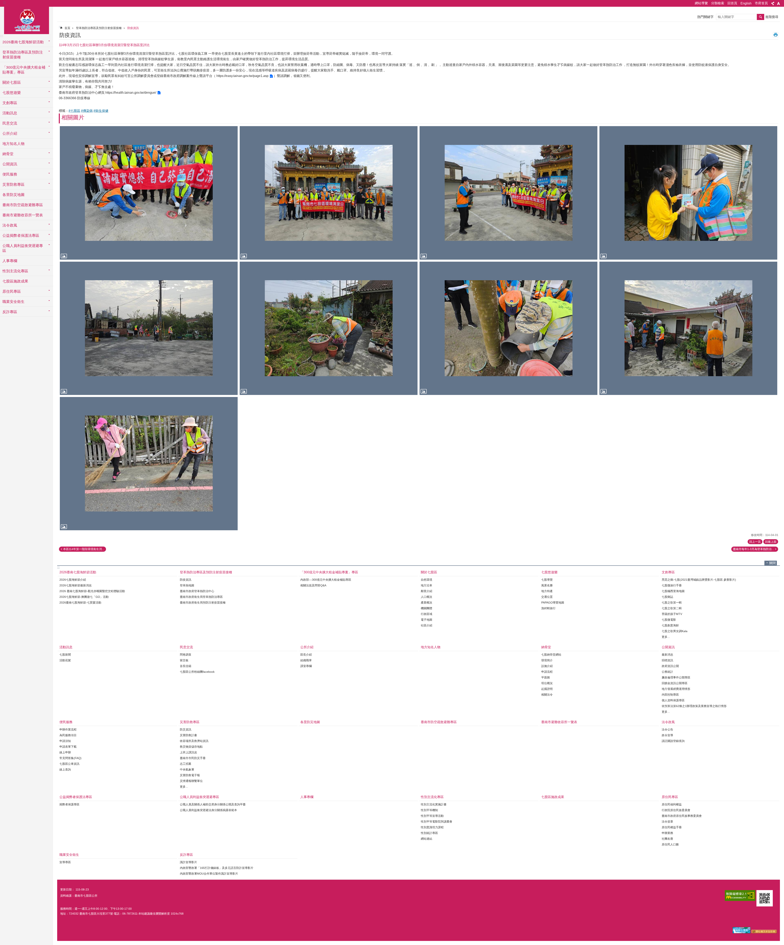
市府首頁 (761, 3)
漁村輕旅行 (548, 608)
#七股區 (74, 110)
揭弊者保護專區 (69, 804)
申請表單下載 (68, 746)
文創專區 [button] (9, 103)
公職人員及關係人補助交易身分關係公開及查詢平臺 (213, 804)
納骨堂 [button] (7, 154)
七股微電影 (669, 619)
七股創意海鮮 (670, 625)
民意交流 (186, 647)
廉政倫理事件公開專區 (676, 677)
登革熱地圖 (187, 585)
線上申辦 (65, 752)
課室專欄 (306, 666)
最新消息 (667, 654)
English (746, 3)
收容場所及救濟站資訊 (194, 741)
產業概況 (426, 602)
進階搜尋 (771, 17)
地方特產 (547, 591)
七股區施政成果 (15, 281)
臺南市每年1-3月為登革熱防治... (753, 549)
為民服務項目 (68, 735)
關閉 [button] (772, 563)
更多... (666, 636)
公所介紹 (306, 647)
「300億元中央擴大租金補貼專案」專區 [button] (23, 69)
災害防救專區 (189, 722)
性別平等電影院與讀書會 (436, 821)
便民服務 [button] (9, 174)
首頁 (67, 28)
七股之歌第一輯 (672, 602)
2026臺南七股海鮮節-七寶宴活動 (80, 602)
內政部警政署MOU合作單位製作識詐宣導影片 (209, 873)
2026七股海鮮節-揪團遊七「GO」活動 (84, 596)
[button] (149, 192)
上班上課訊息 (188, 752)
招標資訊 (667, 660)
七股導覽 (547, 579)
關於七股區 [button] (11, 82)
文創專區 (668, 572)
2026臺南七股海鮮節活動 (77, 572)
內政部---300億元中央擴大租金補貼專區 (325, 579)
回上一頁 (755, 541)
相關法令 (547, 694)
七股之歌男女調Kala (674, 631)
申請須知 (65, 741)
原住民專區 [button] (11, 291)
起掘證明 (547, 688)
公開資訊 (668, 647)
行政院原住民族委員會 (676, 810)
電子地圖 (426, 619)
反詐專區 (186, 854)
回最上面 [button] (770, 541)
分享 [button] (772, 3)
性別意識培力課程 (432, 827)
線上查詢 (65, 769)
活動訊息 (65, 647)
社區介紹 (426, 625)
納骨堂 (546, 647)
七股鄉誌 (667, 596)
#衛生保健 (101, 110)
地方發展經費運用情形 (676, 688)
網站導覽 (701, 3)
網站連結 (426, 838)
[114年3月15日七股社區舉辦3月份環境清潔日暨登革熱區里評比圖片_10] (764, 898)
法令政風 (668, 722)
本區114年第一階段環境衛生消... (83, 549)
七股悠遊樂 (549, 572)
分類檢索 (717, 3)
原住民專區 (670, 797)
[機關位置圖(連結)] (742, 932)
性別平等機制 (429, 810)
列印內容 (775, 34)
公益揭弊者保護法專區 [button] (20, 235)
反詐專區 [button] (9, 312)
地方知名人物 (13, 144)
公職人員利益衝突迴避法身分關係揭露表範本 (208, 810)
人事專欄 (9, 261)
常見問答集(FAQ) (70, 758)
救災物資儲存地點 (191, 746)
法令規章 (667, 821)
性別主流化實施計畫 (434, 804)
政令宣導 (667, 735)
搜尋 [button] (760, 17)
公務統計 (667, 671)
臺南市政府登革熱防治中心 (197, 591)
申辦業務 (667, 833)
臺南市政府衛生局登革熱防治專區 (201, 596)
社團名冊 (667, 838)
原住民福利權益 (672, 804)
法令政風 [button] (9, 225)
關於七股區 (429, 572)
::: (4, 2)
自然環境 (426, 579)
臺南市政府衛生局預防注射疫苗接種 (203, 602)
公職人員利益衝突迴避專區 (199, 797)
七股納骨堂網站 (551, 654)
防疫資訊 (133, 28)
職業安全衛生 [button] (13, 302)
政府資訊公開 (670, 666)
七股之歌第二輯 (672, 608)
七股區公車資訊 (69, 763)
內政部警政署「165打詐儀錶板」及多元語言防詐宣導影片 (216, 867)
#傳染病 (87, 110)
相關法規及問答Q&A (313, 585)
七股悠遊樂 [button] (11, 93)
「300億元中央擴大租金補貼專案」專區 (329, 572)
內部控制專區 (670, 694)
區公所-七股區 (26, 20)
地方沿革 (426, 585)
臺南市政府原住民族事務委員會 (682, 815)
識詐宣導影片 (188, 862)
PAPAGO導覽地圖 (552, 602)
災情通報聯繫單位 (191, 781)
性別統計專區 (429, 833)
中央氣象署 (187, 769)
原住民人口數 (670, 844)
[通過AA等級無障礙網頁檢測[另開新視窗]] (740, 895)
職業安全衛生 (69, 854)
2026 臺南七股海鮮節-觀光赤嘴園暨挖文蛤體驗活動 (92, 591)
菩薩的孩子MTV (672, 614)
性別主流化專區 (432, 797)
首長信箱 (185, 666)
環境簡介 (547, 660)
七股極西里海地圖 (673, 591)
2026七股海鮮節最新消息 (75, 585)
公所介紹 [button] (9, 133)
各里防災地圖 (13, 195)
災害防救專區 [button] (13, 184)
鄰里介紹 (426, 591)
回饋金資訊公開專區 (674, 683)
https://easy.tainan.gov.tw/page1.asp (242, 76)
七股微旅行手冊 (672, 585)
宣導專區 (65, 862)
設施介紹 (547, 666)
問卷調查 (185, 654)
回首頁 (732, 3)
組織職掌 (306, 660)
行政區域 (426, 614)
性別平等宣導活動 (432, 815)
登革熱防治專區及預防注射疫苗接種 (99, 28)
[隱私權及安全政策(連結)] (764, 932)
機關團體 (426, 608)
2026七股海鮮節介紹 (72, 579)
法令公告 (667, 729)
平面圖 (545, 677)
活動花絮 (65, 660)
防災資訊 (185, 729)
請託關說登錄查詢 (673, 741)
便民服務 (65, 722)
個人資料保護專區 (673, 700)
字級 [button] (778, 3)
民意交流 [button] (9, 123)
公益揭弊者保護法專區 (75, 797)
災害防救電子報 (190, 775)
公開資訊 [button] (9, 164)
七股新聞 (65, 654)
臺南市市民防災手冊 (193, 758)
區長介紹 (306, 654)
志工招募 (185, 763)
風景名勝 (547, 585)
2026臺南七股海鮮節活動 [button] (23, 42)
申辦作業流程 (68, 729)
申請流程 (547, 671)
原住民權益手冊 (672, 827)
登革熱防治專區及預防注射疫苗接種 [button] (22, 54)
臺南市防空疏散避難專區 (22, 205)
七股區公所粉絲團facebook (197, 671)
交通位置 (547, 596)
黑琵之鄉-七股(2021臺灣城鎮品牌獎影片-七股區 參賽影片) (699, 579)
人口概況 (426, 596)
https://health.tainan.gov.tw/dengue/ (130, 92)
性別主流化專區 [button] (15, 271)
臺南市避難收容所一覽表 (22, 215)
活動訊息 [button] (9, 113)
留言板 (184, 660)
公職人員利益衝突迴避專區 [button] (22, 248)
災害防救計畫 (188, 735)
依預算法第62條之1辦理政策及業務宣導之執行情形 (694, 706)
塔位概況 (547, 683)
